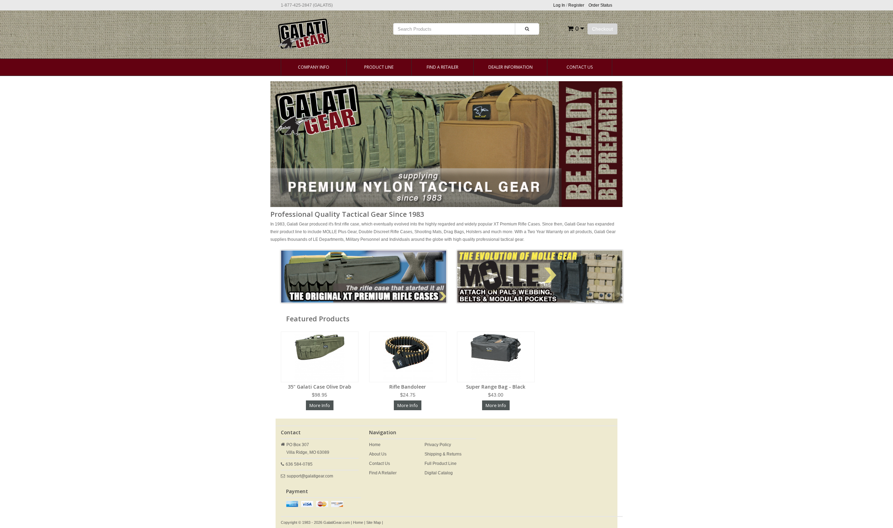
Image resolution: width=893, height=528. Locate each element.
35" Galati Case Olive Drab (319, 386)
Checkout (602, 29)
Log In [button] (559, 5)
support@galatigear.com (310, 476)
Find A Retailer (442, 67)
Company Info (313, 67)
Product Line (378, 67)
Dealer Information (510, 67)
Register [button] (576, 5)
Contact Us (579, 67)
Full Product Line (441, 463)
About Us (378, 454)
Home (375, 444)
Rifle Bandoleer (407, 386)
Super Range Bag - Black (495, 386)
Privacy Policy (438, 444)
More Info (319, 405)
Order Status (600, 5)
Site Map (373, 522)
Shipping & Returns (443, 454)
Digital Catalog (439, 472)
